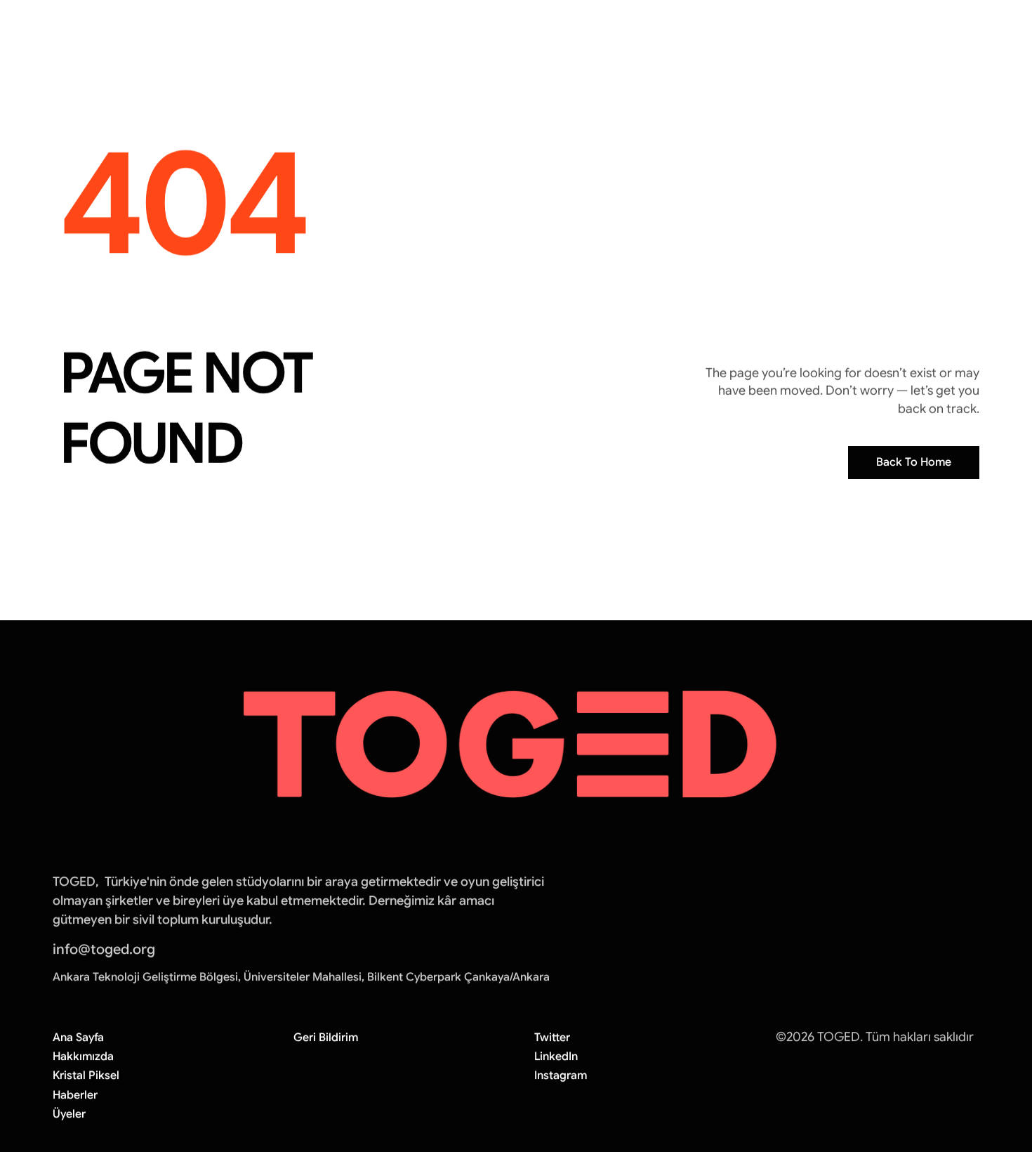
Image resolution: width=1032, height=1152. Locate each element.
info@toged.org (104, 949)
